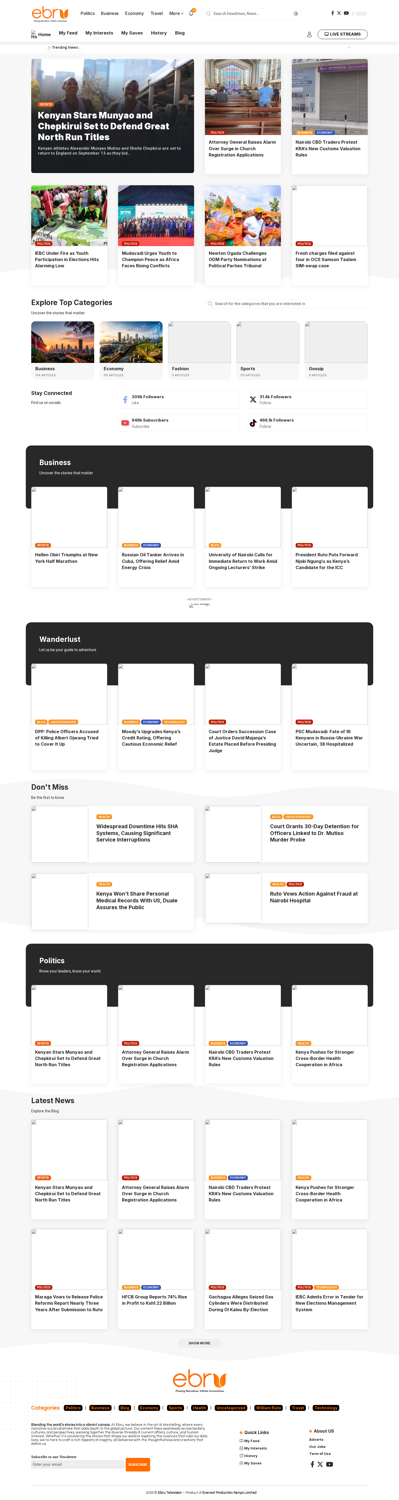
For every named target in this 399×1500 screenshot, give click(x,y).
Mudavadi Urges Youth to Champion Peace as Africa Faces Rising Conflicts (150, 259)
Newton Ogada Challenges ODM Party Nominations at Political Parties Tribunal (238, 259)
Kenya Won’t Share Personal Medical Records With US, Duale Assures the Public (137, 900)
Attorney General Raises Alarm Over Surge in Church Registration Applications (242, 148)
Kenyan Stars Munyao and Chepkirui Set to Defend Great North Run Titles (155, 47)
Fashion (180, 368)
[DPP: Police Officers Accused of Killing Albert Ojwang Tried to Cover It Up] (69, 694)
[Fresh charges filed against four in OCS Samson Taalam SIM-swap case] (330, 215)
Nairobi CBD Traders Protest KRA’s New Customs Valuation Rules (328, 148)
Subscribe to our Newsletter (54, 1457)
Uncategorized (63, 722)
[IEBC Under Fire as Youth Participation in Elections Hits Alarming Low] (69, 215)
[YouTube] (346, 13)
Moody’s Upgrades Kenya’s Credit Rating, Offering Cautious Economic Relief (151, 738)
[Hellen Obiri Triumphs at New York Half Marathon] (69, 517)
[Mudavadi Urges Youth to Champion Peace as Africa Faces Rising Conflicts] (156, 215)
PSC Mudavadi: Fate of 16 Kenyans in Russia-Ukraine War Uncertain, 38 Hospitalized (329, 738)
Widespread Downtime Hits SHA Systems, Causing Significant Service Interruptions (137, 833)
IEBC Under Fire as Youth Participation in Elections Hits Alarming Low (67, 259)
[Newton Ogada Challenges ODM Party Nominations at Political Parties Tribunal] (243, 215)
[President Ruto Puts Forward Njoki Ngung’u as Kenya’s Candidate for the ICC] (330, 517)
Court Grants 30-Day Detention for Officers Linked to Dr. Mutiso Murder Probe (314, 833)
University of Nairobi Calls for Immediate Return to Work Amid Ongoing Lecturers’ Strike (243, 561)
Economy (324, 132)
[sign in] (309, 34)
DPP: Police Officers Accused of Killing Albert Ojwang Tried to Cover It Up (67, 738)
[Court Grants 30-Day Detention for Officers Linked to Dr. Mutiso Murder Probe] (233, 834)
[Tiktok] (306, 423)
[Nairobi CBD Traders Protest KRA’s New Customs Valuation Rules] (330, 97)
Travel (298, 1407)
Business (305, 132)
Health (104, 817)
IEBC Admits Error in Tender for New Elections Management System (329, 1303)
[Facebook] (332, 13)
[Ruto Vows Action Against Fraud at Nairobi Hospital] (233, 898)
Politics (217, 132)
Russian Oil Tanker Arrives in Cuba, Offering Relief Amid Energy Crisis (153, 561)
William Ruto (268, 1407)
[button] (348, 47)
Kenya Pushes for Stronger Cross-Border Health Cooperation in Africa (325, 1058)
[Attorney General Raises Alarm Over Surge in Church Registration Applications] (243, 97)
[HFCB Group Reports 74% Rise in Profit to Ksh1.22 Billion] (156, 1259)
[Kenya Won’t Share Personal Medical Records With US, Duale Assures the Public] (59, 901)
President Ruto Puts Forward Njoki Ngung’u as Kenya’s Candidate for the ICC (327, 561)
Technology (174, 722)
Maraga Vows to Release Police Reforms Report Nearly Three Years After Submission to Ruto (69, 1303)
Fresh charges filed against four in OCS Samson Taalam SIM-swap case (326, 259)
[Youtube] (178, 423)
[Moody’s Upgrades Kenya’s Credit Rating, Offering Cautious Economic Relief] (156, 694)
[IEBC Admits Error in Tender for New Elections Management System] (330, 1259)
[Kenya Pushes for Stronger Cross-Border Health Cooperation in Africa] (330, 1015)
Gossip (316, 368)
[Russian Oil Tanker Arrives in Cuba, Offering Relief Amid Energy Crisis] (156, 517)
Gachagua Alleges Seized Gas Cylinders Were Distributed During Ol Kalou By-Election (241, 1303)
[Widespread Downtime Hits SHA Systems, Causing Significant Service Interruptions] (59, 834)
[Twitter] (339, 13)
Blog (215, 545)
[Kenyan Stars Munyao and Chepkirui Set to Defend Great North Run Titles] (69, 1015)
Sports (46, 104)
